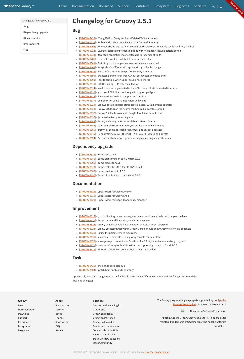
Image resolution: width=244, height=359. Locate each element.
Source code (62, 305)
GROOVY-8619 (87, 195)
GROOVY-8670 (87, 241)
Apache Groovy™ (21, 5)
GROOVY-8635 (87, 237)
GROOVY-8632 (87, 113)
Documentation (83, 6)
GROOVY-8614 (87, 88)
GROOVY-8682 (87, 171)
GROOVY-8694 (87, 138)
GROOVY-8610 (87, 84)
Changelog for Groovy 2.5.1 (36, 20)
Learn (63, 6)
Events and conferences (106, 326)
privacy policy (162, 352)
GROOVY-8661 (87, 162)
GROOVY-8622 (87, 224)
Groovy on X (99, 309)
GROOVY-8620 (87, 199)
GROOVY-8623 (87, 228)
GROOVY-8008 (87, 46)
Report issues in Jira (104, 334)
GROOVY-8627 (87, 100)
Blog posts (181, 6)
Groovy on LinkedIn (103, 322)
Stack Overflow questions (107, 338)
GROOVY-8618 (87, 191)
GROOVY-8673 (87, 167)
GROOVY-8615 (87, 216)
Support (123, 6)
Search (59, 330)
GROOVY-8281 (87, 59)
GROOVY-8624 (87, 96)
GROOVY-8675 (87, 133)
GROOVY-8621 (87, 220)
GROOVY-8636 (87, 154)
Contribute (142, 6)
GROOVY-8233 (87, 54)
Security (59, 309)
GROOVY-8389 (87, 63)
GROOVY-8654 (87, 125)
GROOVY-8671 (87, 245)
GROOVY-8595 (87, 75)
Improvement (31, 43)
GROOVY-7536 (87, 42)
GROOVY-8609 (87, 79)
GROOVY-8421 (87, 265)
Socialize (200, 6)
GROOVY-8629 (87, 108)
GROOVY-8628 (87, 104)
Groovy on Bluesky (103, 313)
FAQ (57, 326)
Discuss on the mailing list (107, 305)
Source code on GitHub (105, 330)
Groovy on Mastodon (104, 317)
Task (26, 49)
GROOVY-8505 (87, 67)
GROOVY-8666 (87, 129)
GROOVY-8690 (87, 175)
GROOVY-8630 (87, 232)
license (150, 352)
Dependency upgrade (36, 32)
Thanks (59, 317)
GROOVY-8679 (87, 249)
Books (58, 313)
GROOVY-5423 (87, 38)
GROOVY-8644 (87, 121)
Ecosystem (162, 6)
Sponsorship (62, 322)
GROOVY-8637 (87, 117)
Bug (26, 26)
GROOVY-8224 (87, 50)
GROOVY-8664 (87, 269)
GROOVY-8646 (87, 158)
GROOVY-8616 (87, 92)
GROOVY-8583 (87, 71)
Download (106, 6)
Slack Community (102, 342)
